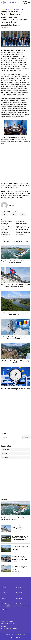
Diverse (18, 604)
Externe (4, 9)
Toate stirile (25, 2)
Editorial (5, 609)
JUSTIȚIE (4, 592)
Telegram (7, 457)
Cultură (4, 604)
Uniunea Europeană (15, 9)
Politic (18, 587)
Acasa (4, 587)
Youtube (7, 453)
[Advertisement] (15, 162)
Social (4, 598)
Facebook (6, 449)
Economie (19, 592)
